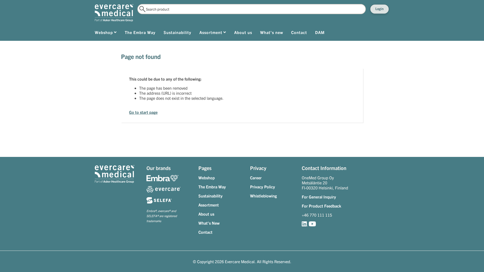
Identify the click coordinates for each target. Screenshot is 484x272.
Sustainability (210, 195)
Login (379, 8)
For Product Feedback (321, 205)
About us (206, 213)
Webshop (206, 177)
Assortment (208, 204)
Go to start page (143, 112)
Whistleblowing (263, 195)
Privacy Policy (262, 186)
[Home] (114, 13)
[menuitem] (106, 33)
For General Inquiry (319, 196)
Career (256, 177)
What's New (209, 222)
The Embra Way (212, 186)
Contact (205, 231)
